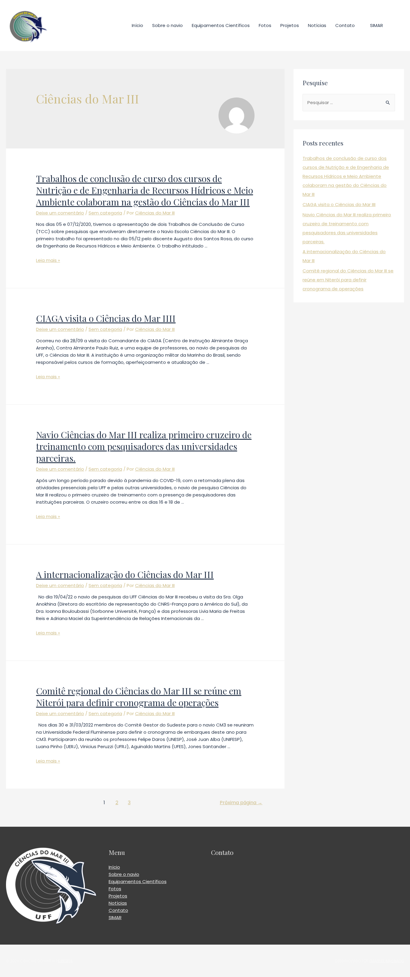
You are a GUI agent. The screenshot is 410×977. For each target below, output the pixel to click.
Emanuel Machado (386, 961)
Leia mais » (48, 260)
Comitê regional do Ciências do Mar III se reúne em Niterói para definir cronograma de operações (138, 697)
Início (137, 25)
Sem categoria (105, 213)
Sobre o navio (167, 25)
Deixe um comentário (60, 213)
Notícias (317, 25)
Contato (345, 25)
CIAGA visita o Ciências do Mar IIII (106, 318)
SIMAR (376, 25)
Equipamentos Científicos (221, 25)
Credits (65, 961)
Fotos (265, 25)
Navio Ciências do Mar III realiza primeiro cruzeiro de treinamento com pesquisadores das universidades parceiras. (144, 446)
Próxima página (241, 802)
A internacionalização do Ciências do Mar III (125, 574)
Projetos (289, 25)
